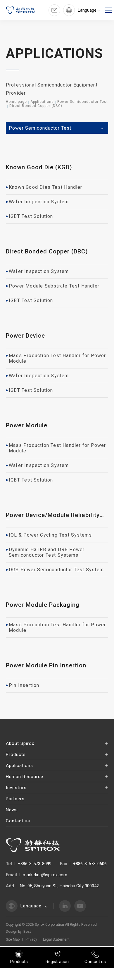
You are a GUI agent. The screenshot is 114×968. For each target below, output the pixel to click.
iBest (27, 932)
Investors (16, 787)
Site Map (13, 939)
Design (11, 932)
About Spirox (20, 743)
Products (16, 754)
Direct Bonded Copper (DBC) (35, 106)
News (12, 809)
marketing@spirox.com (45, 874)
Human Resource (24, 776)
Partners (15, 798)
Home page (16, 102)
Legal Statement (56, 939)
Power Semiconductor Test (82, 102)
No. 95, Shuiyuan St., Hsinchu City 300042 (59, 885)
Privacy (31, 939)
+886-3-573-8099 (34, 863)
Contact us (18, 821)
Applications (42, 102)
